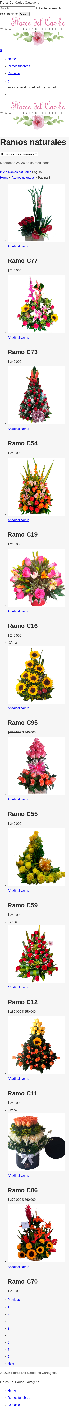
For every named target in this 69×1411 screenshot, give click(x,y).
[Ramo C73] (36, 332)
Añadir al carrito (18, 246)
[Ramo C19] (36, 514)
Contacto (14, 1405)
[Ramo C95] (36, 702)
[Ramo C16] (36, 605)
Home (4, 177)
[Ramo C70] (36, 1261)
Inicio (3, 172)
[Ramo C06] (36, 1170)
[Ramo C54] (36, 423)
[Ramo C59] (36, 885)
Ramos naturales (19, 172)
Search (24, 14)
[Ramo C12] (36, 981)
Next (11, 1363)
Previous (14, 1299)
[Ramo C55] (36, 794)
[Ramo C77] (36, 240)
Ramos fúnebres (19, 1397)
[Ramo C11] (36, 1073)
